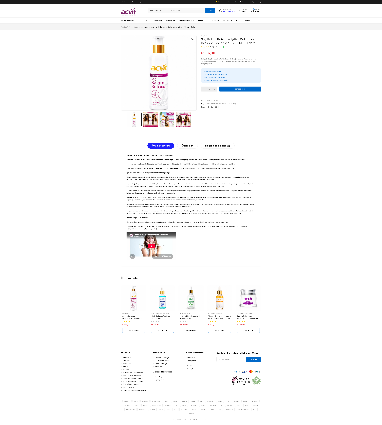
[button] (192, 38)
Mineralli (255, 405)
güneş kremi (156, 405)
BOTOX (229, 104)
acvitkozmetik (216, 104)
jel (176, 405)
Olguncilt (142, 409)
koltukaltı (213, 405)
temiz (212, 409)
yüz (254, 409)
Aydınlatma (156, 401)
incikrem (168, 405)
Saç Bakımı (134, 27)
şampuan (191, 413)
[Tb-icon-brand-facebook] (217, 366)
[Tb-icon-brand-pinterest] (231, 366)
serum (194, 409)
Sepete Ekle (240, 89)
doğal (245, 401)
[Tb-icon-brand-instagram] (227, 366)
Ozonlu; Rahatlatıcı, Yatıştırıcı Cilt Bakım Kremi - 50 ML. (219, 318)
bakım (224, 104)
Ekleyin (253, 359)
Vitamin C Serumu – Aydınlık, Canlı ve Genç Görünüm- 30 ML (191, 318)
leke (246, 405)
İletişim (253, 2)
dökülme (255, 401)
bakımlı (184, 401)
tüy (220, 409)
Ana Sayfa (124, 27)
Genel (124, 313)
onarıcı (152, 409)
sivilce (203, 409)
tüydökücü (229, 409)
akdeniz (145, 401)
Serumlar (138, 313)
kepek (203, 405)
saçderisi (184, 409)
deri (228, 401)
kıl (221, 405)
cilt (201, 401)
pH (169, 409)
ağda (166, 401)
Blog (259, 2)
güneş (145, 405)
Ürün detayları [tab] (161, 145)
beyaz (193, 401)
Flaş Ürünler (222, 2)
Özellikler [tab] (187, 145)
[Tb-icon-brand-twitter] (222, 366)
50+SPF (127, 401)
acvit (208, 104)
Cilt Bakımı (130, 313)
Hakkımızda (244, 2)
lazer (239, 405)
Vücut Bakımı (220, 313)
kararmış (193, 405)
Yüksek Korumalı (243, 409)
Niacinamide (130, 409)
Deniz (220, 401)
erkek (137, 405)
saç (234, 104)
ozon (161, 409)
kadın (184, 405)
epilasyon (127, 405)
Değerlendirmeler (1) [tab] (217, 145)
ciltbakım (210, 401)
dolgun (236, 401)
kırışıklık (229, 405)
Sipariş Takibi (233, 2)
